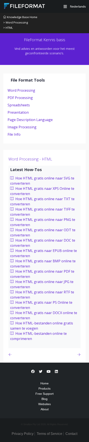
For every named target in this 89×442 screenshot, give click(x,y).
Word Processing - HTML (30, 159)
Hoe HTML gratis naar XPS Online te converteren (42, 191)
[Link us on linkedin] (56, 371)
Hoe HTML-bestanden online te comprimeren (38, 336)
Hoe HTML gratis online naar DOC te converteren (42, 243)
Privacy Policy (22, 434)
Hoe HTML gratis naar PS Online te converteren (41, 305)
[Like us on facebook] (33, 371)
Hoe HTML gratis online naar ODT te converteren (42, 233)
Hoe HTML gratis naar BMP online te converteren (43, 264)
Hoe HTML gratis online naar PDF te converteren (42, 274)
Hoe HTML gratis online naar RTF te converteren (42, 295)
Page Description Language (30, 119)
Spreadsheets (19, 105)
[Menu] (65, 6)
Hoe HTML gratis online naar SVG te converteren (42, 181)
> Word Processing (15, 22)
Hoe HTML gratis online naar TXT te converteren (42, 201)
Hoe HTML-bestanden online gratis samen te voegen (41, 326)
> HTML (8, 28)
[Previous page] (10, 354)
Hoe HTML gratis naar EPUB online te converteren (43, 253)
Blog (44, 399)
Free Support (44, 393)
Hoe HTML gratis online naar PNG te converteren (42, 222)
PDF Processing (20, 97)
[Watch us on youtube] (48, 371)
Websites (44, 404)
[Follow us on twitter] (40, 371)
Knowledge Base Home (22, 17)
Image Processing (22, 127)
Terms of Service (49, 434)
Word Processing (21, 90)
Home (44, 383)
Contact (71, 434)
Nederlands (77, 6)
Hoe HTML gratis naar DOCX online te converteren (43, 315)
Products (44, 388)
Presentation (18, 112)
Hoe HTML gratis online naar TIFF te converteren (42, 212)
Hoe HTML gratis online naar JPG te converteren (41, 284)
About (45, 409)
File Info (14, 134)
